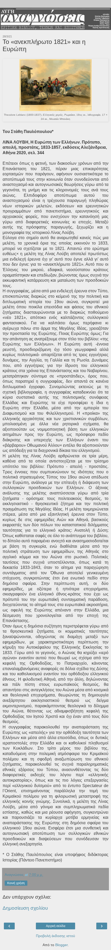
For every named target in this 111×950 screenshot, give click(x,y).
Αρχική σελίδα (55, 926)
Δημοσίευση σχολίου (25, 908)
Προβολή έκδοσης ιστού (55, 936)
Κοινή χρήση (16, 883)
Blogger (61, 945)
